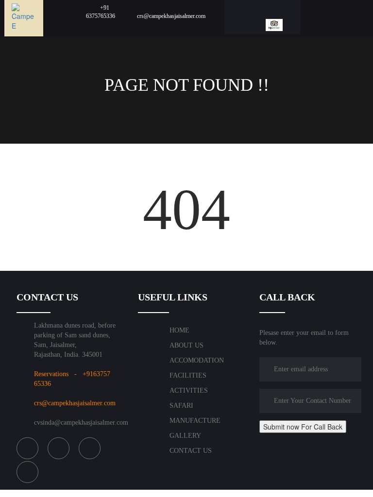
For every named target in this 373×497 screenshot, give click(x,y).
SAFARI (181, 405)
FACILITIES (188, 375)
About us (186, 345)
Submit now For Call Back (302, 426)
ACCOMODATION (197, 360)
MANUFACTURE (195, 420)
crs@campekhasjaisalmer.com (75, 403)
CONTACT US (191, 450)
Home (179, 330)
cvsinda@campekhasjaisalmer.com (81, 422)
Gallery (185, 435)
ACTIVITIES (189, 390)
